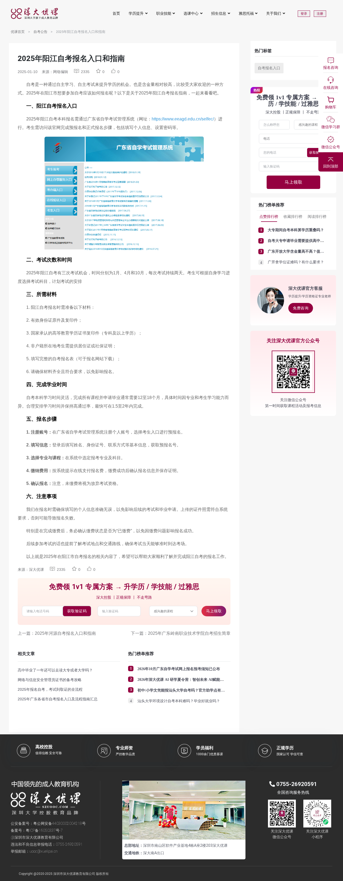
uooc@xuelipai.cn (43, 851)
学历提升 (136, 13)
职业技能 (163, 13)
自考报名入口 (269, 68)
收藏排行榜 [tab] (293, 216)
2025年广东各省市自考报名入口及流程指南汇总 (58, 699)
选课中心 (191, 13)
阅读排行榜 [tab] (317, 216)
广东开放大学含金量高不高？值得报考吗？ (303, 251)
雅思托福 (246, 13)
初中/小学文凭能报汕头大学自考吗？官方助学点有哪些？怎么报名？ (194, 690)
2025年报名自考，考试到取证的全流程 (50, 689)
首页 (116, 13)
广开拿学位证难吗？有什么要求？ (296, 262)
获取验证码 (77, 611)
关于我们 (273, 13)
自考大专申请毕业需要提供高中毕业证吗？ (303, 241)
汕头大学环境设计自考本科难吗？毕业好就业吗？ (178, 701)
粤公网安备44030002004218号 (59, 823)
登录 (304, 14)
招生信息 (218, 13)
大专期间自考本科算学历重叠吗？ (296, 230)
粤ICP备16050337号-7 (44, 830)
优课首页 (18, 32)
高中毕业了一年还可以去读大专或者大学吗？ (55, 670)
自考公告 (40, 32)
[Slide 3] (193, 832)
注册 (320, 14)
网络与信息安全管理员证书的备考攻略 (49, 680)
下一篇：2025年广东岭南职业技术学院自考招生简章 (180, 633)
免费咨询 (300, 308)
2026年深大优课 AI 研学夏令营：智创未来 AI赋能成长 (182, 680)
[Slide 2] (184, 832)
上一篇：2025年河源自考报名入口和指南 (57, 633)
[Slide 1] (174, 832)
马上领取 (214, 611)
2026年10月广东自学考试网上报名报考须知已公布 (178, 669)
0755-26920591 (69, 844)
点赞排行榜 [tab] (268, 216)
